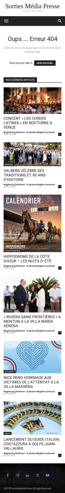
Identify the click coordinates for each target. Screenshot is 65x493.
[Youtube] (47, 475)
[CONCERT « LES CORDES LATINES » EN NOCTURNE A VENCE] (32, 100)
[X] (37, 475)
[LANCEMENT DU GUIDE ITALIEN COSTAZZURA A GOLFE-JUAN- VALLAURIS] (32, 418)
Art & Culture (10, 112)
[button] (60, 21)
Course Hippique (12, 250)
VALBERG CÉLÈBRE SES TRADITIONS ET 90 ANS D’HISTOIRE (25, 175)
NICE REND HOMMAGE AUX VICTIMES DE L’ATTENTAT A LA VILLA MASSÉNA (31, 382)
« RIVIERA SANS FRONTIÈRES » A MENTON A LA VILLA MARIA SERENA (32, 321)
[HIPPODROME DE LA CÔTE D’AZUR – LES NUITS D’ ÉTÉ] (32, 223)
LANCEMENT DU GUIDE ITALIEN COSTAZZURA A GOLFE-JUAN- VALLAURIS (31, 444)
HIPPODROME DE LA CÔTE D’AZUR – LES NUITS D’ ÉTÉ (27, 258)
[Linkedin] (27, 475)
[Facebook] (8, 475)
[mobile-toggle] (6, 21)
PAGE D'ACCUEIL (45, 63)
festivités (9, 164)
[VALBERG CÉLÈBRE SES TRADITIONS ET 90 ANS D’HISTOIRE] (32, 154)
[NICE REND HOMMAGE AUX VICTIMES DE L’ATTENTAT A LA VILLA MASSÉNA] (32, 357)
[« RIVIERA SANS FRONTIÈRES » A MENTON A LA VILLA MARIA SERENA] (32, 294)
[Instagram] (18, 475)
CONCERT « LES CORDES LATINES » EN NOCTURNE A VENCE (28, 123)
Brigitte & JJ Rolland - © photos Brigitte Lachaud (29, 132)
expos (7, 433)
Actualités (9, 371)
